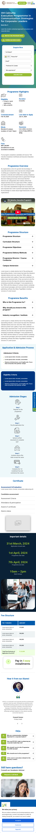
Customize (18, 825)
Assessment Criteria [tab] (8, 498)
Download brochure (13, 40)
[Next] (22, 723)
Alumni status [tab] (6, 511)
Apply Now (22, 3)
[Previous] (17, 723)
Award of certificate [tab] (8, 507)
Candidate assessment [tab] (10, 494)
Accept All (18, 820)
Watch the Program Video (14, 36)
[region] (18, 820)
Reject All (18, 829)
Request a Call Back (11, 774)
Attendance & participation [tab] (11, 503)
